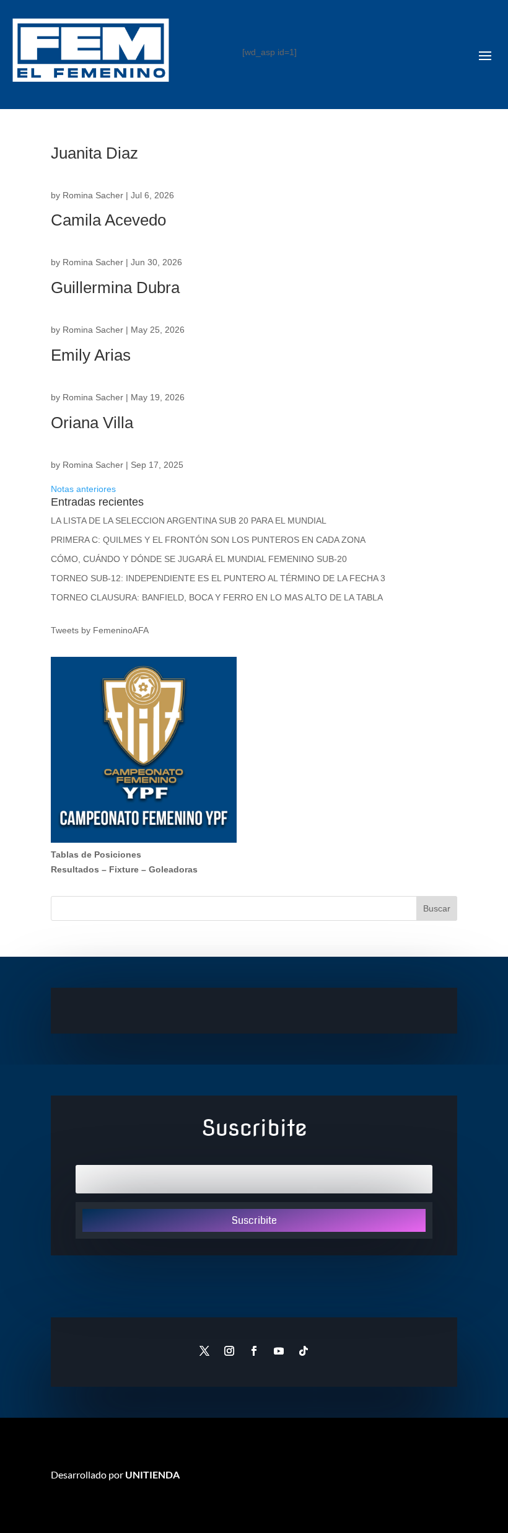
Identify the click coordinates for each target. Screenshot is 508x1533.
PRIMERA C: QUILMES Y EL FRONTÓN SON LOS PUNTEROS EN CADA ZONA (209, 540)
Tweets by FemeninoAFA (100, 630)
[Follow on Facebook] (254, 1351)
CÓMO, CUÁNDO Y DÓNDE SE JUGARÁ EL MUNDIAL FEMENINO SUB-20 (199, 559)
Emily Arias (91, 355)
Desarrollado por (115, 1474)
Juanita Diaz (94, 153)
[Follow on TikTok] (303, 1351)
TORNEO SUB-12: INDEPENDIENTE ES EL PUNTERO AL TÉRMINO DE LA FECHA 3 (218, 578)
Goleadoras (173, 869)
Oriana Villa (92, 422)
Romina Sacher (93, 195)
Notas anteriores (83, 489)
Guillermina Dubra (115, 287)
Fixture (124, 869)
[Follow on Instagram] (229, 1351)
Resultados (75, 869)
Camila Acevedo (108, 220)
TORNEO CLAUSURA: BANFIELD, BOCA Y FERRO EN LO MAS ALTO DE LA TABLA (217, 597)
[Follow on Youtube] (279, 1351)
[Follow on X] (204, 1351)
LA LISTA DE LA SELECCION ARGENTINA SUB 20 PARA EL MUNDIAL (188, 520)
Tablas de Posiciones (96, 854)
